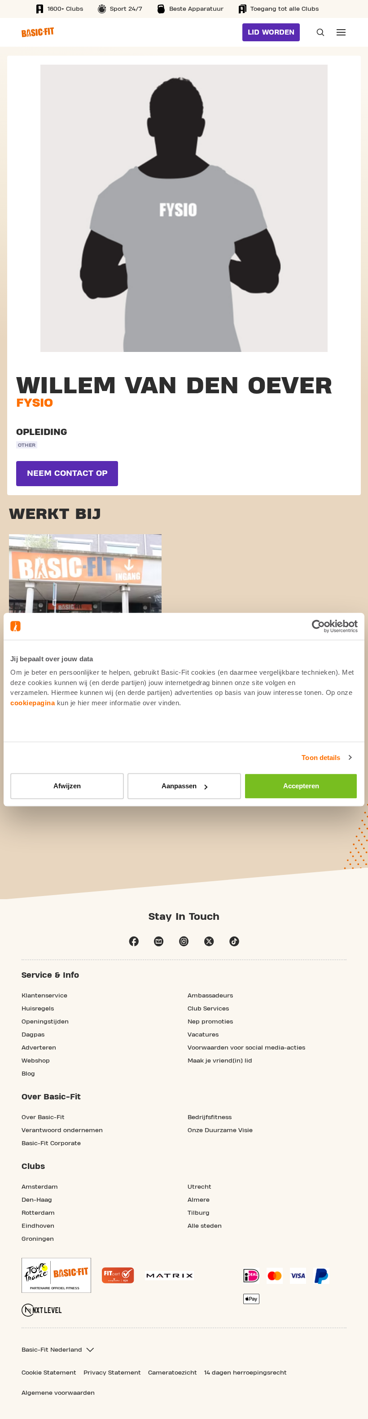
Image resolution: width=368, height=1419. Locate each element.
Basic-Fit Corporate (51, 1143)
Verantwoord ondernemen (62, 1130)
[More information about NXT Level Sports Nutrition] (42, 1310)
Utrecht (199, 1187)
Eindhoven (38, 1226)
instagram (184, 941)
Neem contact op (67, 473)
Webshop (36, 1061)
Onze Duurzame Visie (220, 1130)
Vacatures (203, 1035)
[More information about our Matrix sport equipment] (169, 1275)
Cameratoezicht (172, 1373)
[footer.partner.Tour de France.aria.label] (56, 1275)
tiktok (234, 941)
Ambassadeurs (210, 996)
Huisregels (38, 1009)
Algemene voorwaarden (58, 1393)
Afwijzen (67, 786)
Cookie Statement (49, 1373)
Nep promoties (210, 1022)
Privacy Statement (112, 1373)
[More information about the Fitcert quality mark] (118, 1275)
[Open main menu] (341, 32)
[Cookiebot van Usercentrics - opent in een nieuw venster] (318, 626)
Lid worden (271, 32)
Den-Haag (37, 1200)
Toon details (321, 757)
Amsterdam (40, 1187)
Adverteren (39, 1048)
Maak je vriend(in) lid (220, 1061)
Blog (28, 1074)
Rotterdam (38, 1213)
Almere (199, 1200)
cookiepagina (32, 703)
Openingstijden (45, 1022)
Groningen (38, 1239)
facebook (134, 941)
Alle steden (205, 1226)
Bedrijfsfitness (210, 1117)
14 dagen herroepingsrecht (245, 1373)
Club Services (208, 1009)
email (159, 941)
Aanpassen (179, 786)
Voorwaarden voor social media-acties (246, 1048)
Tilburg (199, 1213)
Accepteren (301, 786)
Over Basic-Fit (43, 1117)
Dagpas (33, 1035)
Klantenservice (44, 996)
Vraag (318, 32)
